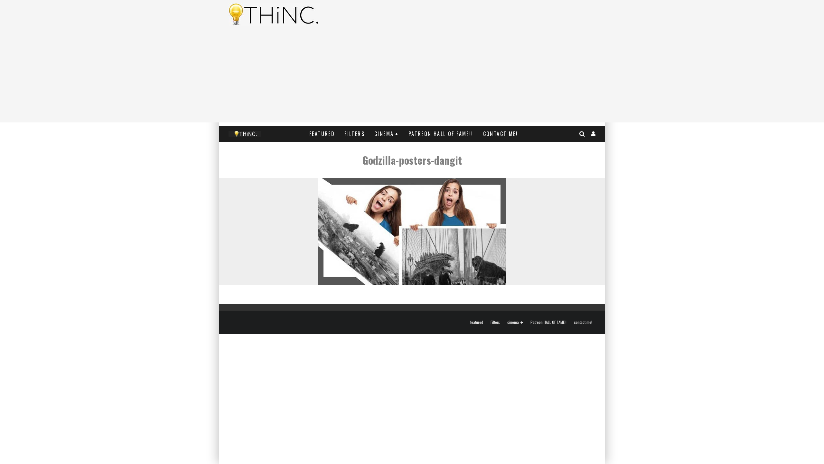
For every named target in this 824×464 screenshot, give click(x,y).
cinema (384, 134)
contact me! (500, 134)
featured (322, 134)
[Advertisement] (412, 77)
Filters (354, 134)
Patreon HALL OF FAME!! (440, 134)
